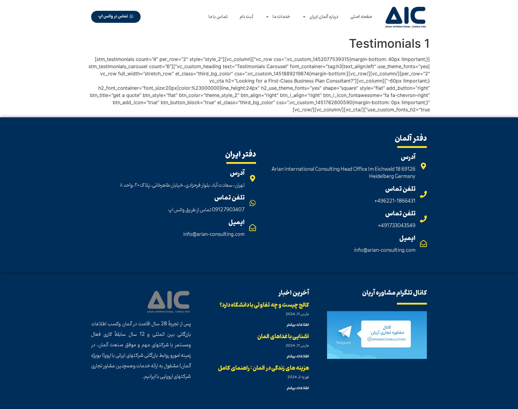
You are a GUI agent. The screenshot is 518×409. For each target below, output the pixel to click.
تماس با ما (218, 17)
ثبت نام (246, 17)
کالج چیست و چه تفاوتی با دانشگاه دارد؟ (264, 305)
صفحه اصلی (361, 17)
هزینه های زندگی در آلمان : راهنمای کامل (263, 368)
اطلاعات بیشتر (298, 325)
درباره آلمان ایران (323, 17)
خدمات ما (281, 17)
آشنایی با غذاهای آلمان (283, 336)
